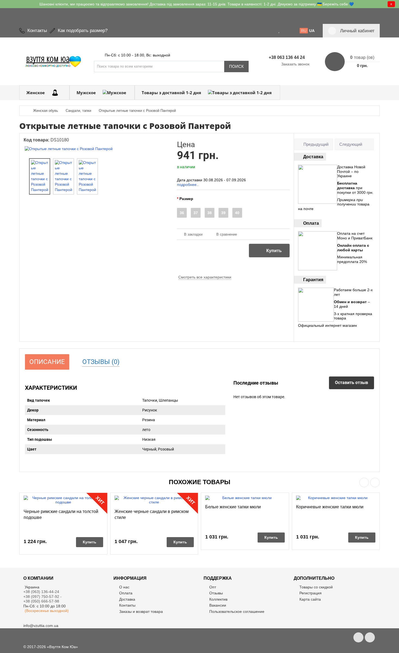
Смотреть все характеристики (204, 277)
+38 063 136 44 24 (287, 57)
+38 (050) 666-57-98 (41, 601)
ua (312, 30)
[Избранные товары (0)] (279, 30)
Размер (186, 198)
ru (303, 30)
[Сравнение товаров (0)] (286, 30)
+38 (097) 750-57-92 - (43, 596)
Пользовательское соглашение (236, 611)
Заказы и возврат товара (141, 611)
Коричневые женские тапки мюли (329, 507)
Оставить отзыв (351, 382)
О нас (124, 587)
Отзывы (216, 593)
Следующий (350, 144)
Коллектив (218, 599)
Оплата (125, 593)
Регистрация (310, 593)
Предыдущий (315, 144)
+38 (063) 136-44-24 (41, 591)
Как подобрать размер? (82, 30)
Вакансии (217, 605)
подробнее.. (188, 184)
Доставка (127, 599)
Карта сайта (310, 599)
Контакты (37, 30)
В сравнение (226, 234)
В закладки (193, 234)
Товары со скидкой (316, 587)
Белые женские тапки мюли (233, 507)
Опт (212, 587)
